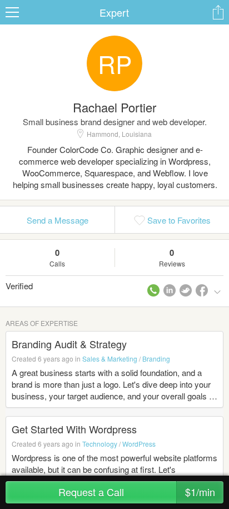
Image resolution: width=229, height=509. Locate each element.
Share (218, 12)
